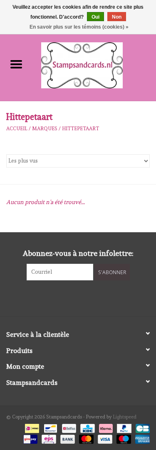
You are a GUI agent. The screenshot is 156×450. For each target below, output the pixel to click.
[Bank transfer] (66, 438)
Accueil (16, 128)
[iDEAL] (31, 427)
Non (116, 17)
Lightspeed (124, 417)
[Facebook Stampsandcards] (70, 297)
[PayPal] (123, 427)
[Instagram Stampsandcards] (85, 297)
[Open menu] (16, 64)
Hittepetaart (80, 128)
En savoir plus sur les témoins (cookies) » (79, 27)
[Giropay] (29, 438)
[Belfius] (68, 427)
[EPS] (48, 438)
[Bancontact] (49, 427)
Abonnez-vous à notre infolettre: (78, 253)
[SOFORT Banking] (105, 427)
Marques (44, 128)
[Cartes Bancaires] (141, 427)
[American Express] (141, 438)
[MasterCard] (85, 438)
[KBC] (86, 427)
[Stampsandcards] (94, 64)
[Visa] (104, 438)
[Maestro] (123, 438)
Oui (95, 17)
